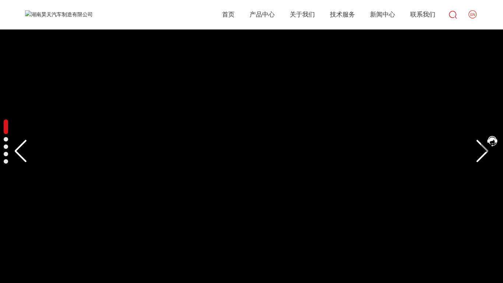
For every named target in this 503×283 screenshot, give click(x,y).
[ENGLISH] (473, 14)
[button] (20, 151)
